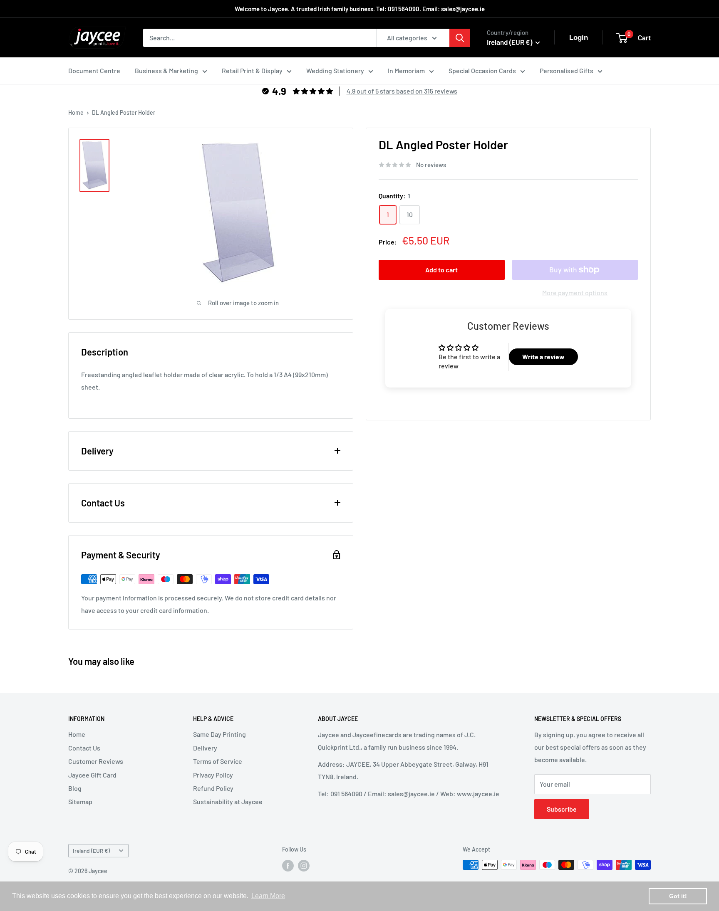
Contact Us (84, 748)
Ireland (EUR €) (91, 850)
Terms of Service (217, 761)
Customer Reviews (95, 761)
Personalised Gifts (566, 70)
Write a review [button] (543, 356)
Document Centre (94, 70)
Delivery (205, 748)
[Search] (459, 38)
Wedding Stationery (335, 70)
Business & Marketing (166, 70)
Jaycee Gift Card (92, 775)
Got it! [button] (678, 896)
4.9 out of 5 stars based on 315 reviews (402, 91)
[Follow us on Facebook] (288, 865)
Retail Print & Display (252, 70)
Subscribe (562, 809)
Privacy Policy (213, 775)
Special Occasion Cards (482, 70)
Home (76, 112)
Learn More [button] (268, 895)
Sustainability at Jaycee (228, 801)
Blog (75, 788)
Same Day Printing (219, 734)
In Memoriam (406, 70)
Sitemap (80, 801)
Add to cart (441, 270)
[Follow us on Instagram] (304, 865)
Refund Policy (213, 788)
